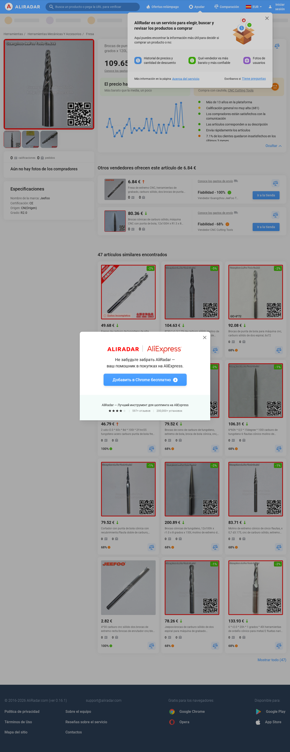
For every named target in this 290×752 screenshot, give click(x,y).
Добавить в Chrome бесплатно (142, 379)
